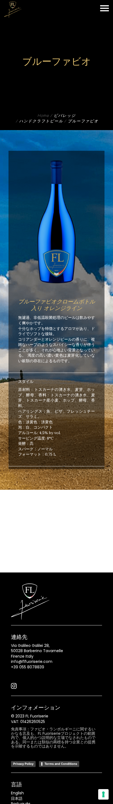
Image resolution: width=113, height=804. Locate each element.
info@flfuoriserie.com (31, 661)
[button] (14, 687)
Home (43, 116)
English (17, 793)
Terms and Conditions (60, 764)
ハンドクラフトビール (41, 121)
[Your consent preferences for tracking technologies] (103, 794)
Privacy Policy (23, 764)
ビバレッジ (65, 116)
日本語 (16, 798)
